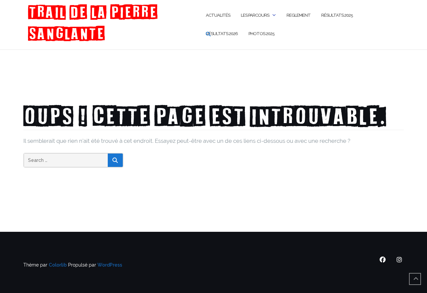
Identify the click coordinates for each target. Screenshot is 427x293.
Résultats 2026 (222, 33)
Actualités (218, 15)
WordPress (109, 265)
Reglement (299, 15)
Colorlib (58, 265)
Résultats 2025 (337, 15)
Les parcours (255, 15)
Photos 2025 (262, 33)
